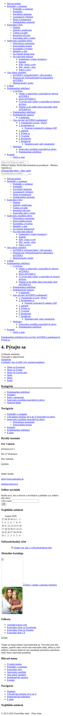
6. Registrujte (25, 138)
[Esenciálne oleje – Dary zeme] (16, 170)
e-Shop (10, 85)
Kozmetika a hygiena (23, 48)
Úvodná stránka (14, 664)
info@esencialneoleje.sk (12, 479)
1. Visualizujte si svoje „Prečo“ (33, 122)
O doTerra (17, 91)
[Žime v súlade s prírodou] (40, 585)
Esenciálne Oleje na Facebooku (21, 627)
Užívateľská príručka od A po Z (21, 694)
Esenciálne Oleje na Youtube (20, 630)
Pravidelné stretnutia (22, 14)
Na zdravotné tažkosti (23, 56)
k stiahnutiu (24, 117)
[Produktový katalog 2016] (12, 613)
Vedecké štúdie (14, 402)
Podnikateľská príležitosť (18, 696)
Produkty (11, 394)
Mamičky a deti (20, 51)
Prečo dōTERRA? (27, 99)
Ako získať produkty (16, 72)
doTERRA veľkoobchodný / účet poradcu (32, 75)
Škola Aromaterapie (22, 19)
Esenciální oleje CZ (16, 632)
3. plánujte (23, 130)
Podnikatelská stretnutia (24, 22)
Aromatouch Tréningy (23, 17)
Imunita (22, 62)
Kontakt (11, 154)
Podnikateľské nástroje (23, 115)
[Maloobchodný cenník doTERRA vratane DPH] (12, 585)
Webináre (17, 146)
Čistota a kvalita (20, 32)
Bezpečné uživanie (21, 35)
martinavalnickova (9, 484)
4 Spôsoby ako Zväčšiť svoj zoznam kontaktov (23, 362)
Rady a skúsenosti (15, 397)
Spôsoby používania (22, 30)
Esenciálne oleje (14, 669)
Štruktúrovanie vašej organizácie (40, 144)
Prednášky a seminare (17, 6)
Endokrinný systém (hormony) (33, 59)
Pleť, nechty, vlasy (27, 67)
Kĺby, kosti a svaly (27, 64)
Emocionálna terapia (22, 46)
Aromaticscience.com (17, 624)
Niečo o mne (19, 157)
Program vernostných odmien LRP (41, 128)
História (16, 27)
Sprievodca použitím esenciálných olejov (38, 149)
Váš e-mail (6, 501)
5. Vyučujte (24, 136)
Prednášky (18, 11)
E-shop (10, 432)
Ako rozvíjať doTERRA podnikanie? (30, 120)
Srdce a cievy (25, 70)
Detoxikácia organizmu (23, 43)
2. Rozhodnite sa (26, 125)
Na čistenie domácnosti (23, 54)
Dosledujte (6, 359)
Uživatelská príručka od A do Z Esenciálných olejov (31, 417)
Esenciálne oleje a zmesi (24, 38)
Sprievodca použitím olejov (19, 40)
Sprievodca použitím (16, 672)
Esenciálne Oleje (15, 25)
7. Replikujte (25, 141)
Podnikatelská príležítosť (24, 112)
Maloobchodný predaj (23, 83)
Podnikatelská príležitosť (18, 88)
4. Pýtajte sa (24, 133)
